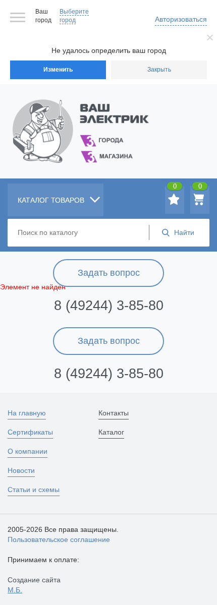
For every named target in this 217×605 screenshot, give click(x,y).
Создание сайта (34, 585)
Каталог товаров (52, 200)
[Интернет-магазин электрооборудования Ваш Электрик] (108, 118)
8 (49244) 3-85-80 (109, 305)
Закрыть (159, 69)
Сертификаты (30, 432)
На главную (27, 413)
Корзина (200, 188)
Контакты (113, 413)
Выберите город (74, 16)
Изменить (58, 69)
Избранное (175, 188)
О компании (27, 451)
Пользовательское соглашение (59, 539)
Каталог (111, 432)
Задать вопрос (109, 273)
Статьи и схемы (34, 490)
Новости (21, 470)
